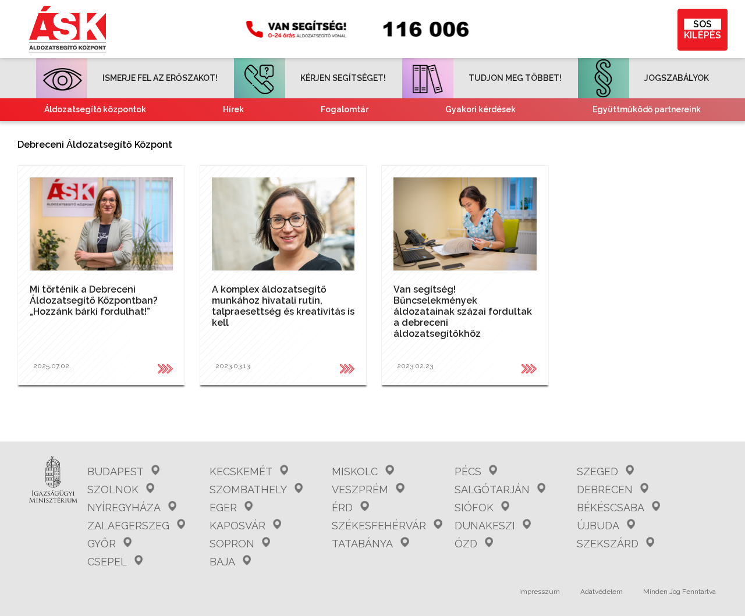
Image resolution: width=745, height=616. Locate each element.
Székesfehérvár (379, 525)
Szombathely (248, 489)
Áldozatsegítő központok (95, 109)
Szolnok (113, 489)
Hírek (233, 109)
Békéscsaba (610, 507)
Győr (101, 543)
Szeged (597, 471)
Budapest (115, 471)
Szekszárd (607, 543)
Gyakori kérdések (480, 109)
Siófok (474, 507)
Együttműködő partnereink (647, 109)
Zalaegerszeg (128, 525)
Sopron (232, 543)
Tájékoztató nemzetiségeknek (311, 132)
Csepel (107, 562)
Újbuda (598, 525)
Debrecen (605, 489)
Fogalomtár (344, 109)
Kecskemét (241, 471)
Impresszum (539, 591)
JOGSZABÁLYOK (676, 78)
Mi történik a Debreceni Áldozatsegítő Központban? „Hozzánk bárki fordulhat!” (94, 300)
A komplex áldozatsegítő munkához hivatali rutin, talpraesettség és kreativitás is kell (283, 306)
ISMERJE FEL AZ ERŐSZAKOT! (160, 78)
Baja (222, 562)
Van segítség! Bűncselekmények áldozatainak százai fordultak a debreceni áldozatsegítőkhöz (462, 311)
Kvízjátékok (473, 132)
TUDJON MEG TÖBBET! (515, 78)
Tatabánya (362, 543)
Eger (223, 507)
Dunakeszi (485, 525)
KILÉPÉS (702, 30)
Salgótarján (492, 489)
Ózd (466, 543)
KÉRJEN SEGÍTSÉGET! (343, 78)
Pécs (468, 471)
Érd (342, 507)
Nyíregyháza (124, 507)
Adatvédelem (601, 591)
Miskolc (355, 471)
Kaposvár (237, 525)
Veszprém (360, 489)
